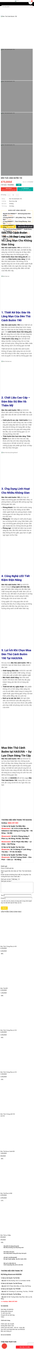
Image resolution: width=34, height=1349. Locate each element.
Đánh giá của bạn (6, 879)
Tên (2, 895)
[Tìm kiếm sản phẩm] (31, 6)
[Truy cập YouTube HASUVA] (1, 1338)
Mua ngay (9, 189)
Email (3, 898)
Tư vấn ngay (25, 189)
